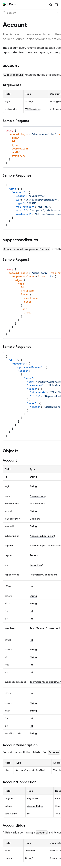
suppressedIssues (20, 239)
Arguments (12, 85)
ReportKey (36, 565)
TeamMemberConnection (44, 628)
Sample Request (16, 121)
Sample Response (17, 175)
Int (31, 586)
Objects (10, 450)
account (11, 65)
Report (34, 555)
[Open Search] (51, 5)
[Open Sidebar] (56, 5)
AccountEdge (35, 806)
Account (10, 460)
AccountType (37, 495)
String (28, 101)
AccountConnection (19, 782)
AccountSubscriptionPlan (29, 770)
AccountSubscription (42, 535)
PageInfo (32, 798)
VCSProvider (32, 109)
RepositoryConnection (43, 574)
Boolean (34, 518)
